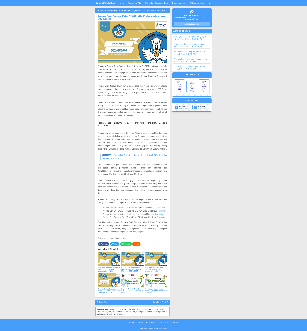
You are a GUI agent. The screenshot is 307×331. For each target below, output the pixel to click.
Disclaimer (174, 322)
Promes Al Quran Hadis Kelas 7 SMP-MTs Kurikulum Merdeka (156, 291)
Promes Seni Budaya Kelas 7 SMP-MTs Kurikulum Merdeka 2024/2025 (132, 17)
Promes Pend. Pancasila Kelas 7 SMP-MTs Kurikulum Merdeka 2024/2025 (109, 291)
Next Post (103, 302)
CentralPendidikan (105, 3)
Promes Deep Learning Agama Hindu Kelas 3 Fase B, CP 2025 (190, 60)
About (131, 322)
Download (160, 208)
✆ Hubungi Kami (196, 3)
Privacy (152, 322)
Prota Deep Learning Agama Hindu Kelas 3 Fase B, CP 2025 (189, 67)
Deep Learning (179, 3)
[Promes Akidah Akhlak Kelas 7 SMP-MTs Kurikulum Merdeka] (132, 280)
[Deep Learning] (179, 86)
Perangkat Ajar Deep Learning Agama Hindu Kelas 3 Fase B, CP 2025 (191, 37)
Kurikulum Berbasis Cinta (156, 3)
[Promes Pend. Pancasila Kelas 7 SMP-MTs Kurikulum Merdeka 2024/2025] (109, 280)
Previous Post (159, 302)
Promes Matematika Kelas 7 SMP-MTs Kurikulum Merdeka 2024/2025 (156, 269)
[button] (136, 244)
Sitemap (162, 322)
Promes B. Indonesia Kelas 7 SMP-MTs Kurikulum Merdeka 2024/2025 (109, 269)
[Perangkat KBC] (192, 87)
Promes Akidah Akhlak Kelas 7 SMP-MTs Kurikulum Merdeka (132, 291)
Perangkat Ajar (135, 3)
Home (121, 3)
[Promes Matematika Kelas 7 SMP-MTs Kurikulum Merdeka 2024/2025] (156, 259)
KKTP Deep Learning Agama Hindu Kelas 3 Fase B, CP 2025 (189, 52)
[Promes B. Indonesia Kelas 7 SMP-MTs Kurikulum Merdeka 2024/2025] (109, 259)
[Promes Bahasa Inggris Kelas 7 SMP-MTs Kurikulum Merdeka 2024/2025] (132, 259)
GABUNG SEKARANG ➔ (191, 24)
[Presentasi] (204, 86)
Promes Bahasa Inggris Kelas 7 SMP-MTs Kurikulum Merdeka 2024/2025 (132, 269)
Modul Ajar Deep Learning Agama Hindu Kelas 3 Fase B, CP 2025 (189, 45)
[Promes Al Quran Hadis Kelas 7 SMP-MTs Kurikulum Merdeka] (156, 280)
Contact (141, 322)
